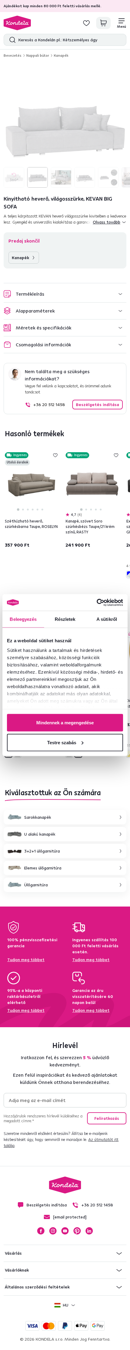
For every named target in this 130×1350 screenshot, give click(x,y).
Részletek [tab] (65, 619)
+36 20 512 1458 (49, 404)
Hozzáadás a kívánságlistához (55, 455)
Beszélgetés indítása (97, 404)
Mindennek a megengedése (65, 722)
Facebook (40, 1230)
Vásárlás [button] (13, 1253)
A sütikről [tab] (106, 619)
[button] (65, 294)
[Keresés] (11, 40)
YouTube (65, 1230)
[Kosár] (103, 23)
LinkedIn (89, 1230)
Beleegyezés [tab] (23, 619)
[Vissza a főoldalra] (17, 23)
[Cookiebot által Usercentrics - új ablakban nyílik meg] (96, 602)
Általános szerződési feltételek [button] (37, 1287)
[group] (65, 126)
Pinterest (77, 1230)
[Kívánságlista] (86, 23)
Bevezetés (12, 55)
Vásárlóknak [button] (17, 1270)
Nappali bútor (37, 55)
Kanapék (61, 55)
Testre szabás (61, 742)
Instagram (53, 1230)
